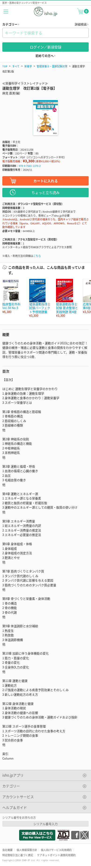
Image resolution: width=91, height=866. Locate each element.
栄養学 (28, 66)
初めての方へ (44, 55)
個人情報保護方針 (27, 850)
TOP (4, 66)
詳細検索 (81, 24)
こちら (37, 256)
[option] (13, 296)
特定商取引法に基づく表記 (17, 855)
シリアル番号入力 (45, 824)
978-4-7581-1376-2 (30, 165)
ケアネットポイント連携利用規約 (56, 855)
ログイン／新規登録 (45, 46)
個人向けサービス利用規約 (56, 850)
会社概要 (7, 850)
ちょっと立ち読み (46, 192)
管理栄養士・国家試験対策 (52, 66)
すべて (16, 66)
